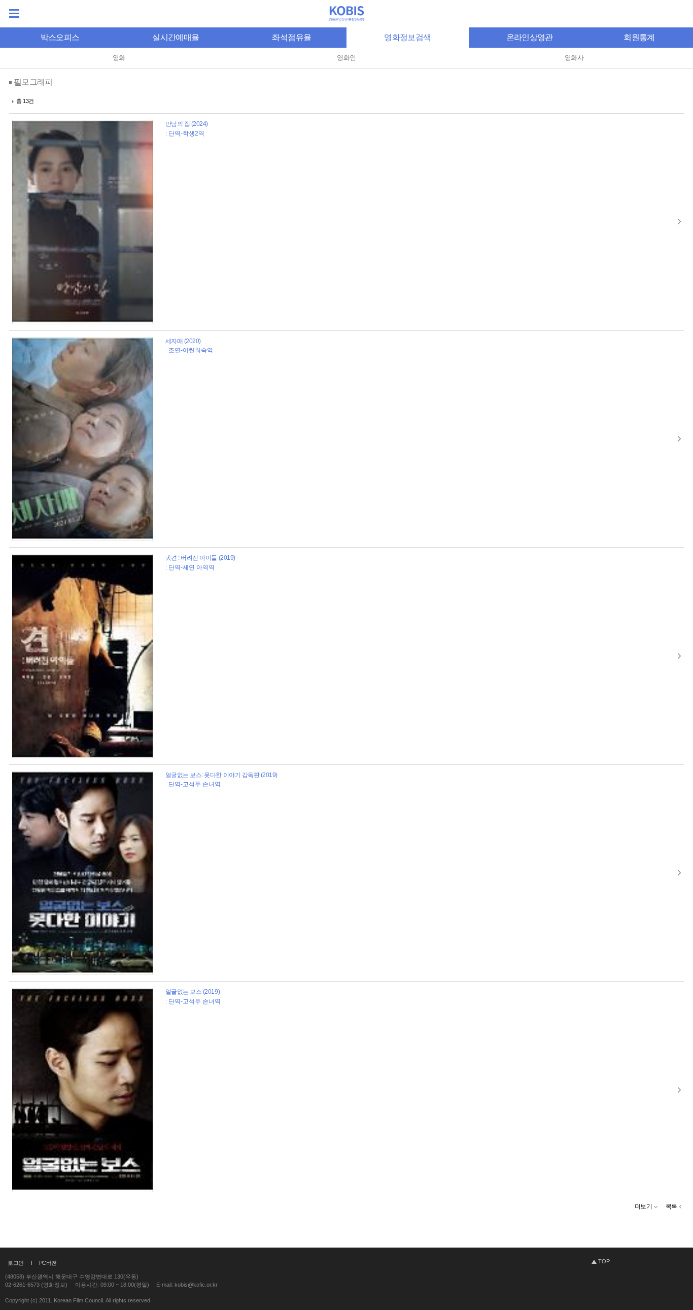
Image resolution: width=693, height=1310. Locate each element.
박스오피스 (60, 37)
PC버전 (48, 1263)
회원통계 (638, 37)
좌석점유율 (291, 37)
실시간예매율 (175, 37)
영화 (119, 57)
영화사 (574, 57)
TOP (604, 1261)
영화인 (346, 57)
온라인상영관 (529, 37)
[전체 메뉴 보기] (14, 13)
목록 (671, 1206)
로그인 (16, 1263)
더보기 (643, 1206)
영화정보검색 (407, 37)
